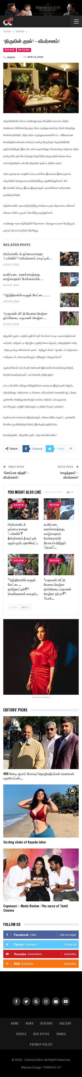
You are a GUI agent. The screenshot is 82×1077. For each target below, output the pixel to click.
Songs (61, 1033)
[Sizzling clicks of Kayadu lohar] (41, 811)
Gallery (65, 1023)
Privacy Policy (41, 1044)
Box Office (41, 1033)
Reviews (24, 50)
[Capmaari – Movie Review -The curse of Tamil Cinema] (41, 875)
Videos (21, 1033)
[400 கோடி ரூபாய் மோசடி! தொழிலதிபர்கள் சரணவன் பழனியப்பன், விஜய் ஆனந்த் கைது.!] (41, 742)
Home (15, 1023)
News (29, 1023)
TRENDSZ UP (52, 1067)
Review (10, 50)
